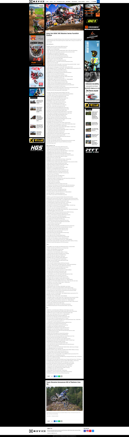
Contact (87, 1)
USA (54, 1)
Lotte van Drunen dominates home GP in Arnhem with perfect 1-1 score (39, 126)
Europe (51, 1)
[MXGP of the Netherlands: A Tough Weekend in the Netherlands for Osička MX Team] (33, 117)
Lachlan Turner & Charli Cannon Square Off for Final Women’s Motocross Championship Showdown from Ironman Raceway (95, 115)
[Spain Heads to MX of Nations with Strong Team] (88, 136)
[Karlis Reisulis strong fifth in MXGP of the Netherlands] (33, 133)
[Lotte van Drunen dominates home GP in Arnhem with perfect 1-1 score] (33, 126)
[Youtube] (94, 1)
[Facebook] (92, 1)
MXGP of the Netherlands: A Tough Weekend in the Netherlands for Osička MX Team (39, 118)
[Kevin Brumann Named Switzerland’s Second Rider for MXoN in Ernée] (88, 142)
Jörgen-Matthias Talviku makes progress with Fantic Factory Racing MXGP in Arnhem (39, 109)
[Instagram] (93, 1)
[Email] (95, 1)
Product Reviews (81, 1)
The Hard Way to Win (60, 1)
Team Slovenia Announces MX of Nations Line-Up (95, 123)
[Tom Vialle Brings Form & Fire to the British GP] (88, 130)
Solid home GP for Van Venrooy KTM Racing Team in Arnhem (39, 102)
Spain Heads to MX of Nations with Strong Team (95, 135)
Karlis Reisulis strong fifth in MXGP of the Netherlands (39, 133)
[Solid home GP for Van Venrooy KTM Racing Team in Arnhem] (33, 101)
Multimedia (68, 1)
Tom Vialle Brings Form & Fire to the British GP (95, 129)
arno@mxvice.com (54, 433)
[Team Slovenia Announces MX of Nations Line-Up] (88, 124)
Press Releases (74, 1)
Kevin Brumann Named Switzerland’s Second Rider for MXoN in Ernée (95, 142)
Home (47, 1)
